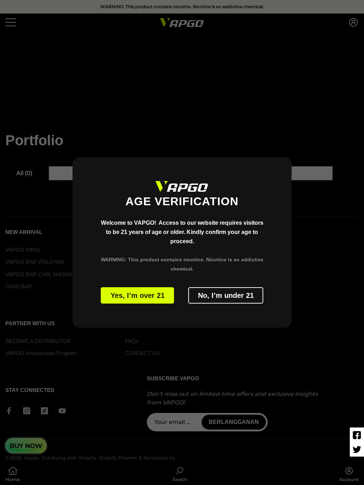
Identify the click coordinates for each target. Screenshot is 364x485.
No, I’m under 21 (226, 295)
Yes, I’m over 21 (138, 295)
